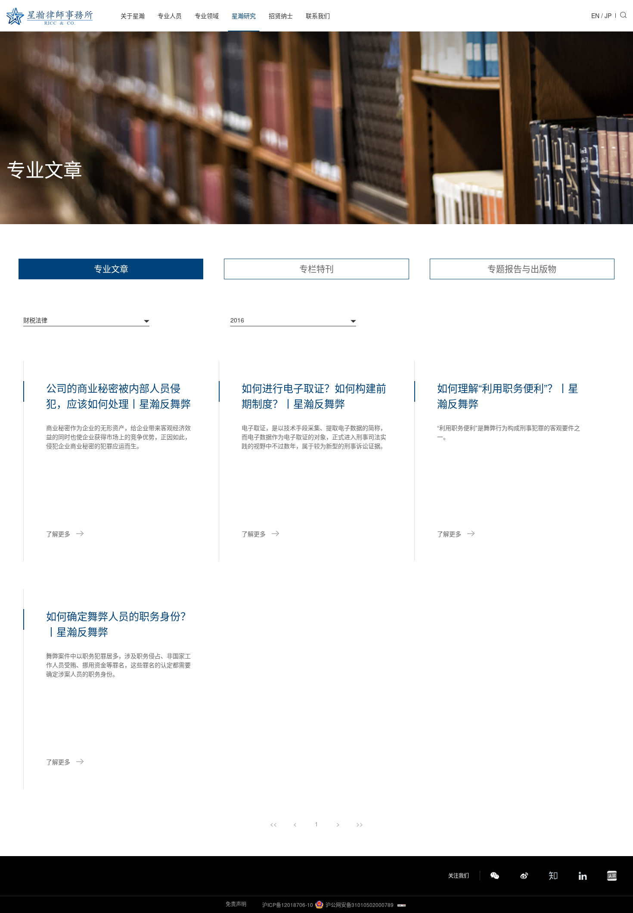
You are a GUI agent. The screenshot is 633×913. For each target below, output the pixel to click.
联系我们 (318, 15)
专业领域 (207, 15)
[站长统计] (401, 904)
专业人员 (170, 15)
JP (608, 15)
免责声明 (236, 903)
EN (595, 15)
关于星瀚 (133, 15)
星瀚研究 (244, 15)
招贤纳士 (281, 15)
